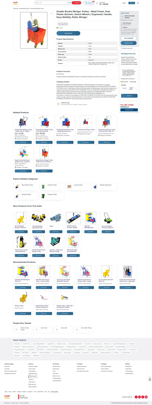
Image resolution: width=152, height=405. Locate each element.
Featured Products (129, 373)
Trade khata (55, 373)
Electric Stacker (97, 343)
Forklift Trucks (26, 343)
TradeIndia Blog (32, 371)
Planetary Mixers (122, 349)
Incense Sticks (67, 352)
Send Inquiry (68, 33)
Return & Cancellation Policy (10, 371)
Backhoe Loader (61, 343)
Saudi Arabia (40, 391)
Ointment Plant (111, 349)
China (10, 391)
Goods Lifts (86, 352)
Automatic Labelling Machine (96, 346)
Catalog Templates (57, 378)
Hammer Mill (82, 346)
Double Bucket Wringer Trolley (37, 8)
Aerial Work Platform (121, 346)
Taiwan (14, 391)
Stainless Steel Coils (106, 352)
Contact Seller (128, 43)
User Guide (6, 368)
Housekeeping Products (24, 8)
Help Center (7, 366)
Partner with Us (32, 382)
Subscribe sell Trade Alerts (107, 371)
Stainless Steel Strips (66, 349)
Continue (129, 95)
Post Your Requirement (106, 366)
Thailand (19, 391)
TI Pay (54, 371)
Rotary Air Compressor (28, 346)
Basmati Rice (51, 343)
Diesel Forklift (109, 346)
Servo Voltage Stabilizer (39, 343)
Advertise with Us (56, 366)
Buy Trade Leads (80, 368)
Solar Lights (77, 352)
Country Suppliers (129, 371)
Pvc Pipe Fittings (126, 352)
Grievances (7, 403)
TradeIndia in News (33, 373)
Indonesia (30, 391)
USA (46, 391)
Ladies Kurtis (133, 349)
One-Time (125, 81)
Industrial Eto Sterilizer (42, 346)
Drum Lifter (88, 343)
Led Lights (16, 352)
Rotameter (132, 343)
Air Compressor (57, 352)
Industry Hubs (128, 368)
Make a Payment (32, 384)
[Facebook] (136, 397)
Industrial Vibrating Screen (119, 343)
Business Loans (56, 376)
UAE (35, 391)
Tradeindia (15, 8)
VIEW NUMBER (128, 38)
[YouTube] (146, 397)
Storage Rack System (19, 349)
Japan (5, 391)
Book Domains (56, 368)
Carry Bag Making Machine (75, 343)
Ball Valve (34, 352)
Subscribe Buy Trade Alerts (83, 371)
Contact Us (31, 379)
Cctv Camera (25, 352)
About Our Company (33, 366)
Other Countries (54, 391)
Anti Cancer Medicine (45, 352)
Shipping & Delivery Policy (10, 373)
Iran (49, 391)
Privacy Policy (14, 403)
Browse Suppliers (105, 368)
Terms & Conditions (24, 403)
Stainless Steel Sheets (52, 349)
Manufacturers (128, 366)
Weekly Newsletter (33, 386)
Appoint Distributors (57, 380)
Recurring (133, 81)
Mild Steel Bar (40, 349)
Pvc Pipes (116, 352)
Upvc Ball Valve (26, 355)
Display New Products (81, 366)
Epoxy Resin (31, 349)
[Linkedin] (139, 397)
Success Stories (32, 368)
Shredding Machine (71, 346)
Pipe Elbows (36, 355)
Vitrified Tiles (95, 352)
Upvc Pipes (17, 355)
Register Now (129, 110)
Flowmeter (16, 346)
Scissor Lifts (107, 343)
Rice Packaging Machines (57, 346)
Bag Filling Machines (79, 349)
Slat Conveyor (101, 349)
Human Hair (17, 343)
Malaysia (25, 391)
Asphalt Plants (91, 349)
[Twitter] (142, 397)
